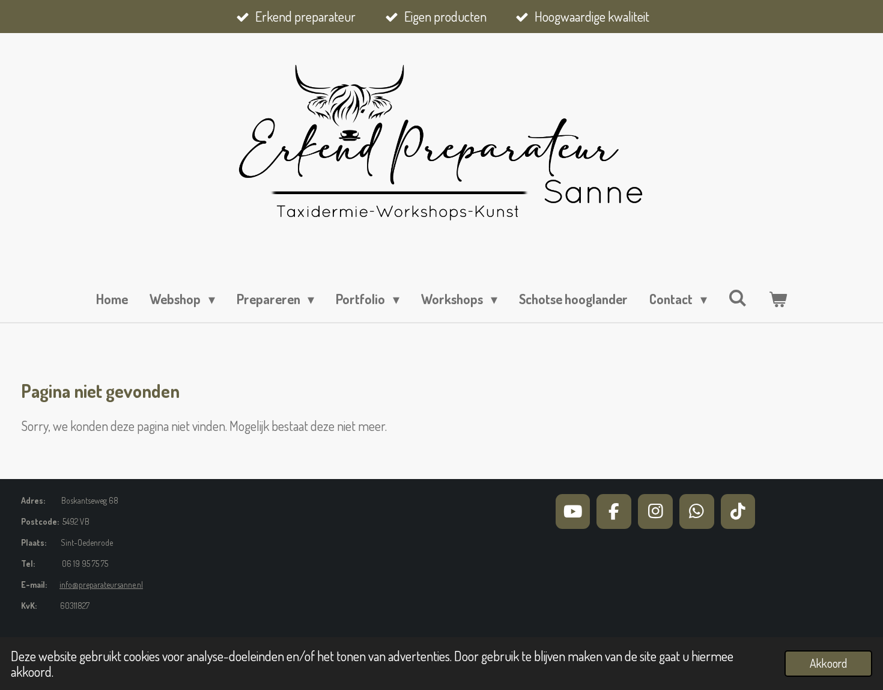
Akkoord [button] (828, 663)
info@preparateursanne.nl (101, 584)
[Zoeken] (738, 297)
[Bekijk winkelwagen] (777, 299)
